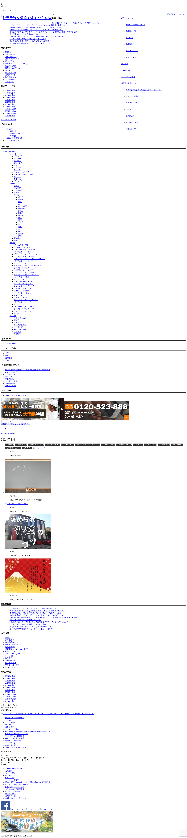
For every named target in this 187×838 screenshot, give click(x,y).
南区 (20, 202)
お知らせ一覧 (131, 129)
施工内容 (13, 316)
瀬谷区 (20, 199)
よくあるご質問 (132, 122)
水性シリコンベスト (21, 277)
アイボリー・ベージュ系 (23, 174)
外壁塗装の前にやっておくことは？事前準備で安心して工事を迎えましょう (39, 36)
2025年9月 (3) (10, 116)
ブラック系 (18, 156)
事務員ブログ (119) (12, 68)
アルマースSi (19, 295)
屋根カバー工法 (20, 318)
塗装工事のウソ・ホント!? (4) (16, 63)
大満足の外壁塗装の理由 (135, 25)
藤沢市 (16, 186)
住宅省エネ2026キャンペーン (16, 734)
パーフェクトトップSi (22, 252)
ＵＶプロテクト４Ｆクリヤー (25, 286)
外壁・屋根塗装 (20, 329)
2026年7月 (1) (10, 93)
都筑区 (20, 197)
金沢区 (20, 229)
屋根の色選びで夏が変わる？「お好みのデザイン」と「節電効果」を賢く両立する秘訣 (43, 32)
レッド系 (17, 167)
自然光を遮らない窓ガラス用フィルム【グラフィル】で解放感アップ (36, 30)
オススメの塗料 (132, 96)
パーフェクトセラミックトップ (26, 300)
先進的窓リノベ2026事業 (14, 736)
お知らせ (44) (10, 75)
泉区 (20, 218)
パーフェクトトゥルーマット (25, 261)
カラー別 (13, 154)
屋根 (7, 355)
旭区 (20, 227)
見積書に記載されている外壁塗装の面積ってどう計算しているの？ (35, 27)
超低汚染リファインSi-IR (23, 270)
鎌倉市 (16, 240)
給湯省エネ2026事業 (13, 740)
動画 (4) (8, 52)
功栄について (126, 18)
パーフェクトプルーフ (22, 302)
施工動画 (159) (10, 77)
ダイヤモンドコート (133, 103)
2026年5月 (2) (10, 97)
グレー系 (17, 170)
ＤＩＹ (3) (9, 70)
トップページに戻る (8, 120)
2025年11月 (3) (10, 111)
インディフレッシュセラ (23, 293)
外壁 (7, 353)
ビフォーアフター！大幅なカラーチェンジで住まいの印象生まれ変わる (37, 25)
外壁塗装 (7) (10, 54)
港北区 (20, 213)
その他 (16, 313)
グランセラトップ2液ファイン (25, 250)
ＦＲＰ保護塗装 (20, 325)
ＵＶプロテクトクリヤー (23, 284)
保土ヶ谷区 (22, 206)
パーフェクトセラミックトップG (26, 275)
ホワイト (17, 177)
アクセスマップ (132, 51)
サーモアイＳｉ (20, 304)
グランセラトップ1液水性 (24, 256)
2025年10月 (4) (10, 113)
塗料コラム (130, 109)
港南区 (20, 220)
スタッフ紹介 (131, 57)
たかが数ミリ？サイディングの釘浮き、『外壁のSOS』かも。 (76, 23)
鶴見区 (20, 211)
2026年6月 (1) (10, 95)
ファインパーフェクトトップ (25, 268)
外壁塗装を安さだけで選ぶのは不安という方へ (144, 90)
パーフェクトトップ (21, 297)
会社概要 (129, 44)
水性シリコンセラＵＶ (22, 288)
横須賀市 (17, 188)
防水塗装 (17, 322)
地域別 (12, 183)
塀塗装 (16, 320)
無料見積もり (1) (11, 57)
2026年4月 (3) (10, 100)
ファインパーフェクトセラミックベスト (29, 259)
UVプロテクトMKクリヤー (24, 245)
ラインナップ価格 (128, 77)
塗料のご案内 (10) (12, 59)
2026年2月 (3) (10, 104)
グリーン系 (18, 163)
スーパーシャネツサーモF (24, 263)
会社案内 (8, 129)
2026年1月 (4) (10, 106)
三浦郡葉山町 (19, 190)
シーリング (18, 327)
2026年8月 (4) (10, 91)
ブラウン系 (18, 181)
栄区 (20, 224)
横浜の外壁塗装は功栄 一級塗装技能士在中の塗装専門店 (27, 731)
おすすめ (8, 358)
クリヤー (17, 161)
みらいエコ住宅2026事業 (14, 738)
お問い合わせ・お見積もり (15, 747)
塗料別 (12, 243)
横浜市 (16, 195)
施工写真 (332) (10, 73)
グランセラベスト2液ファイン (25, 254)
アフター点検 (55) (12, 79)
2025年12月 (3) (10, 109)
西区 (20, 204)
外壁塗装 (17, 332)
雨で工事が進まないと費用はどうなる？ (25, 34)
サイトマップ (10, 743)
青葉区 (20, 234)
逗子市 (16, 193)
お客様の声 (125, 70)
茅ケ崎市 (17, 238)
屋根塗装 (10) (10, 61)
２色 (15, 165)
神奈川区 (21, 209)
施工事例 (124, 64)
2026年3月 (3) (10, 102)
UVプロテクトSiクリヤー (23, 247)
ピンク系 (17, 158)
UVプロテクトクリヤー (23, 307)
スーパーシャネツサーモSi (24, 272)
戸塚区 (20, 222)
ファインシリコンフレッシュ (25, 311)
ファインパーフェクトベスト (25, 309)
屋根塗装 (17, 334)
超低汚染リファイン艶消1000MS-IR (27, 265)
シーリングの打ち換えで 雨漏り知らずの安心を (28, 39)
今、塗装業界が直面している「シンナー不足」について (31, 43)
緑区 (20, 236)
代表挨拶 (129, 38)
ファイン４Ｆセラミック (23, 281)
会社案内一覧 (131, 31)
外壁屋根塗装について (130, 83)
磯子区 (20, 215)
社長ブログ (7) (10, 66)
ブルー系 (17, 179)
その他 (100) (10, 82)
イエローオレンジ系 (21, 172)
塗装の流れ (130, 116)
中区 (20, 231)
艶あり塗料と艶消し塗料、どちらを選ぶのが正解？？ (30, 41)
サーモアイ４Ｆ (20, 279)
